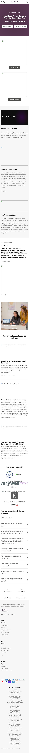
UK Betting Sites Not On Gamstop (15, 700)
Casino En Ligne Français (15, 737)
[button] (12, 328)
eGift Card (3, 627)
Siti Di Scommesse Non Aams (15, 734)
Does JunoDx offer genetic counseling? (9, 565)
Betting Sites (15, 711)
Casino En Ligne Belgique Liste (15, 724)
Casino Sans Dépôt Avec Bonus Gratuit (15, 733)
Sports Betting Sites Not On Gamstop (15, 702)
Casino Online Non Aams (15, 708)
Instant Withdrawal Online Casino (15, 703)
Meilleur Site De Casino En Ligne (15, 714)
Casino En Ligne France (15, 701)
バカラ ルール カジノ (15, 729)
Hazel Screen (4, 625)
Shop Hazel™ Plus (14, 99)
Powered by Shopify (16, 748)
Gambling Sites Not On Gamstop (15, 691)
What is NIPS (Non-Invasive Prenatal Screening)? (13, 362)
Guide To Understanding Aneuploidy (13, 400)
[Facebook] (2, 614)
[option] (14, 20)
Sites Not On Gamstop (15, 697)
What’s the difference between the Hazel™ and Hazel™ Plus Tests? (12, 532)
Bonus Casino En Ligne (15, 744)
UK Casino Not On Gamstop (15, 694)
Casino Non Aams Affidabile (15, 735)
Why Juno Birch (5, 650)
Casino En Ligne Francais (15, 740)
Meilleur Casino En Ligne (15, 712)
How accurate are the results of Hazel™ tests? (11, 557)
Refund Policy (4, 634)
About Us (3, 643)
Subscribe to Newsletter (6, 671)
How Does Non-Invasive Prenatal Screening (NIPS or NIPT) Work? (12, 443)
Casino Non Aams (15, 725)
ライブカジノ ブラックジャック (15, 730)
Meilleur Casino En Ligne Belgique (15, 723)
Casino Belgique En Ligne (15, 721)
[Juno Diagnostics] (14, 2)
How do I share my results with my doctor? (12, 580)
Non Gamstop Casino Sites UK (15, 696)
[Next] (5, 294)
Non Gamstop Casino (15, 689)
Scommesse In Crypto (15, 731)
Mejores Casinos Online (15, 745)
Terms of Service (5, 632)
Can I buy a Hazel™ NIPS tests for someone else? (12, 550)
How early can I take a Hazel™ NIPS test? (12, 525)
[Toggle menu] (1, 1)
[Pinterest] (12, 614)
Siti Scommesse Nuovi (14, 739)
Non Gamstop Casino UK (15, 706)
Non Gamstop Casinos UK (15, 693)
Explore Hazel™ (7, 26)
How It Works (4, 652)
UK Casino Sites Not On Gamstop (15, 719)
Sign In (2, 664)
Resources (3, 645)
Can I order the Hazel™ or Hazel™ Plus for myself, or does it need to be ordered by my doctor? (12, 541)
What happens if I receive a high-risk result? (12, 572)
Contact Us (3, 666)
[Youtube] (6, 614)
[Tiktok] (9, 614)
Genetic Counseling (5, 648)
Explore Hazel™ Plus (21, 26)
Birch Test (3, 623)
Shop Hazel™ (14, 67)
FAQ (2, 655)
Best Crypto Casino (15, 720)
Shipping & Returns (5, 630)
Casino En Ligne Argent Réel (15, 742)
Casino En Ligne (15, 726)
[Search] (4, 1)
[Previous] (1, 294)
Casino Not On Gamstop (15, 707)
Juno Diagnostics (7, 748)
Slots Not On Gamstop (15, 710)
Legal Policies (4, 668)
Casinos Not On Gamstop (15, 692)
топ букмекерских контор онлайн (15, 728)
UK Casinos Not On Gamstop (15, 715)
